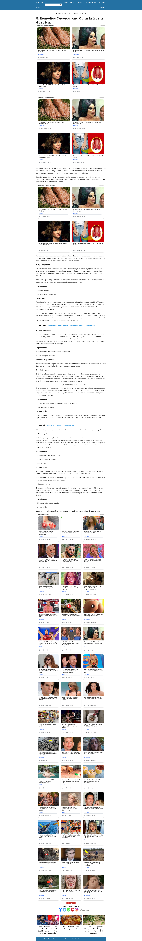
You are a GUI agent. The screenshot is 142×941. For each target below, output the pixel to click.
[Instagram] (76, 910)
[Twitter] (64, 910)
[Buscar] (60, 5)
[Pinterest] (72, 910)
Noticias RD (102, 2)
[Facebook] (60, 910)
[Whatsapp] (68, 910)
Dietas (80, 2)
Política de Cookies (57, 939)
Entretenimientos (90, 2)
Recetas (73, 2)
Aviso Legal (75, 939)
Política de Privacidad (43, 939)
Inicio (66, 2)
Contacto (103, 7)
